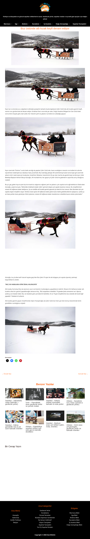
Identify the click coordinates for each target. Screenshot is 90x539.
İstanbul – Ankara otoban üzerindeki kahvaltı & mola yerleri (54, 402)
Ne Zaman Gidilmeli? (45, 520)
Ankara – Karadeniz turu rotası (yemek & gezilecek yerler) (75, 402)
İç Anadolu (47, 24)
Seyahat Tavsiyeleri (79, 24)
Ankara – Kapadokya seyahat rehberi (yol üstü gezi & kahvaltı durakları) (34, 429)
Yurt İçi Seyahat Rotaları (45, 527)
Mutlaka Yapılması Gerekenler (45, 518)
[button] (11, 24)
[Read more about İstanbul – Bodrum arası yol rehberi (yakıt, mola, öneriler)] (55, 416)
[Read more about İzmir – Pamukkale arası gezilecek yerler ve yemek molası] (35, 394)
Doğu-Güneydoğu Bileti (74, 525)
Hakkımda (15, 518)
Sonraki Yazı (83, 374)
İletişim (15, 522)
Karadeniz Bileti (74, 520)
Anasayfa (16, 515)
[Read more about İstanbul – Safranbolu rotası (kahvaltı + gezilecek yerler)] (14, 393)
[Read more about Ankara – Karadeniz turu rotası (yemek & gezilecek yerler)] (76, 393)
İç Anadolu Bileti (74, 522)
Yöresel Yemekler (45, 515)
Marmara (7, 24)
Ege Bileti (74, 515)
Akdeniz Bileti (74, 518)
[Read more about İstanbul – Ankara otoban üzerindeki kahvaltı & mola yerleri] (55, 393)
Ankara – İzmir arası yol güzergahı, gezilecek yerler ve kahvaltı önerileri (74, 427)
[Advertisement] (45, 263)
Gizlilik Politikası (15, 520)
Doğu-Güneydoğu (62, 24)
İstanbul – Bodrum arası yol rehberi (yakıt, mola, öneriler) (55, 425)
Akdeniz (25, 24)
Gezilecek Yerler (45, 510)
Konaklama (45, 513)
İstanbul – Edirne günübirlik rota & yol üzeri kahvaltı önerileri (13, 427)
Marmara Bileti (74, 513)
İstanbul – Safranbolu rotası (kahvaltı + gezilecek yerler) (13, 402)
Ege (16, 24)
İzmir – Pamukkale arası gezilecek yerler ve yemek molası (34, 404)
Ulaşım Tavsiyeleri (45, 522)
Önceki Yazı (6, 374)
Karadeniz (35, 24)
